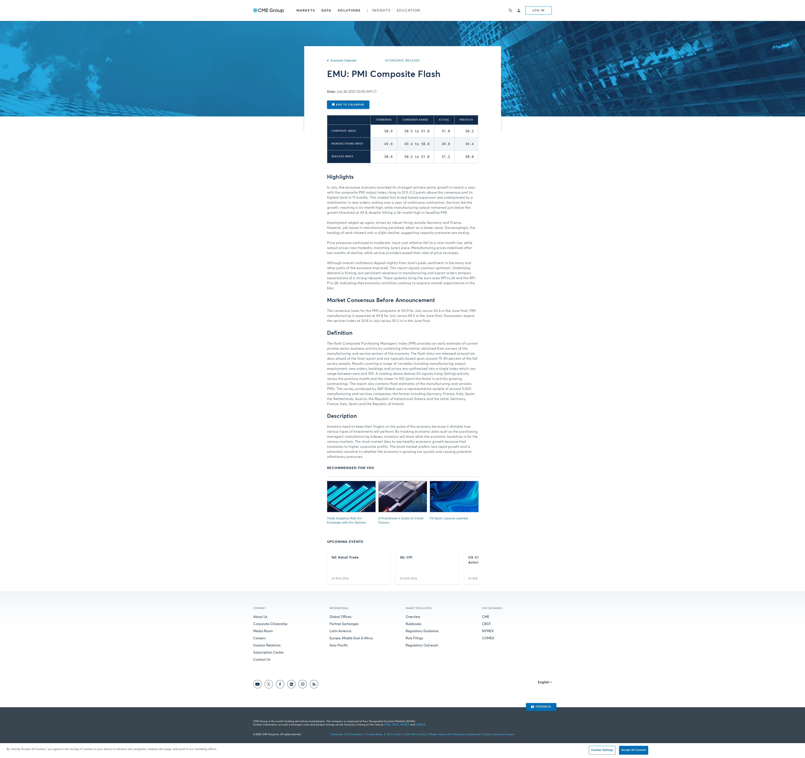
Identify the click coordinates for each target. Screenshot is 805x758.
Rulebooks (413, 624)
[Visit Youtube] (257, 685)
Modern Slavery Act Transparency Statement (454, 734)
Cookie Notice (375, 734)
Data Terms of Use (415, 734)
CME (485, 617)
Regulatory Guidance (422, 631)
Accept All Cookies (633, 750)
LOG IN (538, 10)
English (543, 682)
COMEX (488, 638)
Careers (259, 638)
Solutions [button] (349, 10)
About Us (260, 617)
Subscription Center (268, 652)
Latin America (340, 631)
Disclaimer (337, 734)
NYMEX (488, 631)
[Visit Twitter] (269, 685)
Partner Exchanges (344, 624)
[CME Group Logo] (268, 10)
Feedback (543, 707)
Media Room (263, 631)
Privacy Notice (355, 734)
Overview (413, 617)
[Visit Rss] (314, 685)
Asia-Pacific (339, 645)
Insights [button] (381, 10)
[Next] (471, 567)
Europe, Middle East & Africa (351, 638)
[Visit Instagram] (303, 685)
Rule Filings (414, 638)
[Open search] (510, 10)
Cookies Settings (602, 750)
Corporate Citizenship (270, 624)
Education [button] (408, 10)
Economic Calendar (344, 60)
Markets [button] (305, 10)
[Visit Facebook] (280, 685)
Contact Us (261, 659)
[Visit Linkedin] (291, 685)
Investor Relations (266, 645)
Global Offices (340, 617)
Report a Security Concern (499, 734)
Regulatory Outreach (422, 645)
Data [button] (326, 10)
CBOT (486, 624)
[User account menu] (519, 10)
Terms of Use (394, 734)
